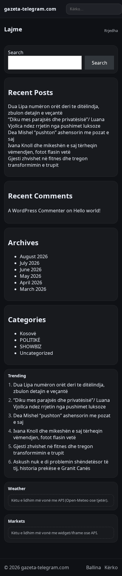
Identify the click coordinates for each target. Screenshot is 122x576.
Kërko (111, 567)
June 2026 (30, 269)
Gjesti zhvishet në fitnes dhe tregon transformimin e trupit (48, 161)
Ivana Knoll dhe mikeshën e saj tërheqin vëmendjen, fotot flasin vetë (52, 148)
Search (15, 52)
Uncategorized (36, 353)
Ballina (93, 567)
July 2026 (29, 263)
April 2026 (31, 282)
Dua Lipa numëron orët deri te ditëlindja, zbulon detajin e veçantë (53, 109)
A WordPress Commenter (36, 210)
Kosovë (28, 333)
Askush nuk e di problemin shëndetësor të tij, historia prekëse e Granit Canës (60, 464)
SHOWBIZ (30, 346)
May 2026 (30, 276)
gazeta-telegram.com (30, 9)
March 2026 (33, 289)
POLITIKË (30, 340)
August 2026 (34, 256)
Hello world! (86, 210)
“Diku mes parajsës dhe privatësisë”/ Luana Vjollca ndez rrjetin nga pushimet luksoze (56, 122)
